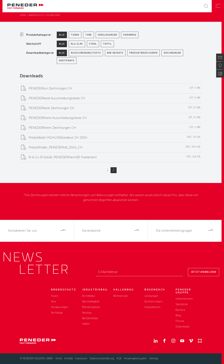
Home (23, 15)
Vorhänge (129, 35)
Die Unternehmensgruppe (174, 230)
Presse (180, 321)
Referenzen (120, 296)
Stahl (93, 44)
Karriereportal (91, 230)
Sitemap (153, 358)
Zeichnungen (172, 53)
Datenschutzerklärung (102, 358)
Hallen (86, 324)
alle (62, 35)
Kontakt (69, 358)
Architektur (88, 296)
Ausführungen (153, 301)
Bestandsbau (90, 318)
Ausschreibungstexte (86, 53)
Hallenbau (123, 290)
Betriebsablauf (91, 307)
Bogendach (154, 290)
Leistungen (151, 296)
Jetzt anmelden (203, 272)
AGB (119, 358)
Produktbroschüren (143, 53)
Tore (88, 35)
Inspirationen (152, 307)
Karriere (180, 310)
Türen (75, 35)
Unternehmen (184, 298)
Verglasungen (107, 35)
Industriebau (95, 290)
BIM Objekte (115, 53)
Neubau (87, 312)
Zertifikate (66, 61)
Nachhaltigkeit (91, 301)
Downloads (183, 326)
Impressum (81, 358)
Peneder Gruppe (183, 291)
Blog (178, 315)
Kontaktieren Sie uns (22, 230)
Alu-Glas (77, 44)
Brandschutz (36, 15)
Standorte (182, 304)
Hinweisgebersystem (135, 358)
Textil (107, 44)
